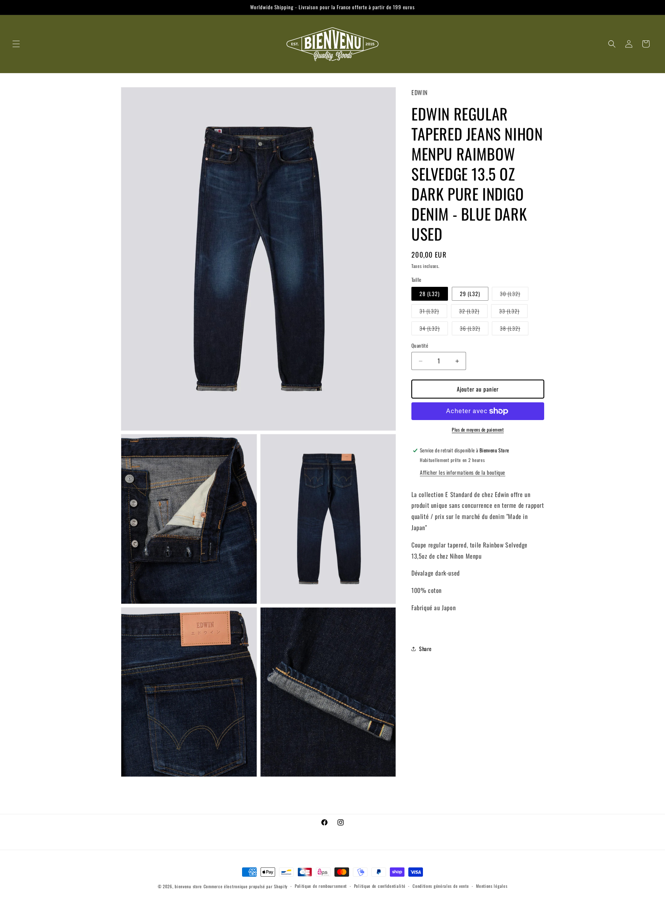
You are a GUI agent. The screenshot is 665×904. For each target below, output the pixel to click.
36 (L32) (474, 330)
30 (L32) (514, 295)
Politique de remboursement (321, 886)
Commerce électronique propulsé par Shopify (245, 886)
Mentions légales (491, 886)
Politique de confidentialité (380, 886)
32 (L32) (473, 312)
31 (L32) (433, 312)
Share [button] (425, 649)
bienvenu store (188, 886)
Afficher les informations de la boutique (462, 472)
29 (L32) (470, 294)
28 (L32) (429, 294)
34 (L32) (433, 330)
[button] (16, 43)
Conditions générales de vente (441, 886)
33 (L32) (513, 312)
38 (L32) (514, 330)
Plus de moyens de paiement (478, 429)
